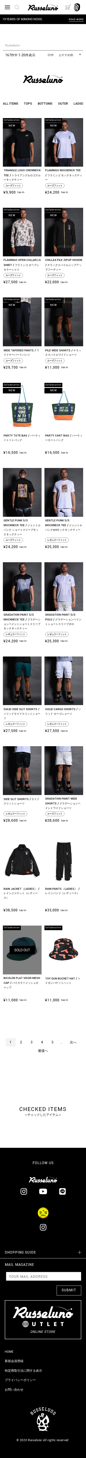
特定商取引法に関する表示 (23, 1370)
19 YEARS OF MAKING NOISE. (22, 19)
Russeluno (12, 45)
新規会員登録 (14, 1361)
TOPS (28, 103)
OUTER (63, 103)
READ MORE (76, 19)
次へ (73, 1042)
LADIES (79, 103)
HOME (9, 1351)
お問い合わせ (14, 1389)
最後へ (43, 1051)
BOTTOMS (45, 103)
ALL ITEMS (10, 103)
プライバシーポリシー (20, 1380)
